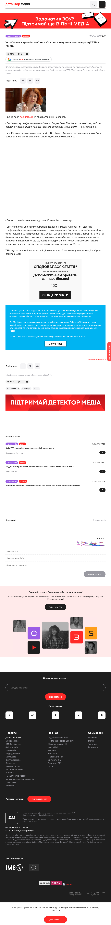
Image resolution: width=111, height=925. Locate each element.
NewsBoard (10, 756)
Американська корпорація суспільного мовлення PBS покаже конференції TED (42, 485)
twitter (91, 741)
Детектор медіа (13, 737)
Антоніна (9, 772)
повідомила (26, 116)
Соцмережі (95, 733)
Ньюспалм (10, 782)
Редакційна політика (58, 737)
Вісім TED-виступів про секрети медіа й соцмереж (28, 448)
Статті (22, 444)
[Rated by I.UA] (67, 884)
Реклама (52, 750)
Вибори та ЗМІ (12, 766)
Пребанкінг (11, 750)
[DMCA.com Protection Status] (45, 884)
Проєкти (11, 733)
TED (37, 389)
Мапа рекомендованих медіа (19, 779)
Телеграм (92, 744)
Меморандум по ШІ (57, 744)
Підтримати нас (55, 756)
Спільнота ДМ (55, 607)
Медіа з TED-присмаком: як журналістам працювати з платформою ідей (38, 467)
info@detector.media (18, 827)
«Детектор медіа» (97, 359)
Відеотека (10, 763)
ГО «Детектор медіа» (15, 776)
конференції (14, 389)
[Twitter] (30, 81)
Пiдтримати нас (39, 799)
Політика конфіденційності (61, 741)
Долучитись (55, 343)
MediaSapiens (11, 741)
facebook (92, 737)
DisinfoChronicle (13, 760)
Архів (50, 766)
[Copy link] (37, 81)
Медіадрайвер (12, 753)
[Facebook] (23, 81)
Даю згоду (55, 919)
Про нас (53, 733)
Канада (27, 389)
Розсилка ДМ (54, 763)
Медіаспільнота (13, 36)
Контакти (52, 753)
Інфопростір (12, 444)
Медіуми (9, 785)
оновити (100, 538)
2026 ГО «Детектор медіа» (21, 830)
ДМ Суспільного (13, 744)
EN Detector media (14, 769)
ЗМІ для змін (11, 747)
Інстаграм (93, 747)
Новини (26, 36)
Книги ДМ (53, 747)
